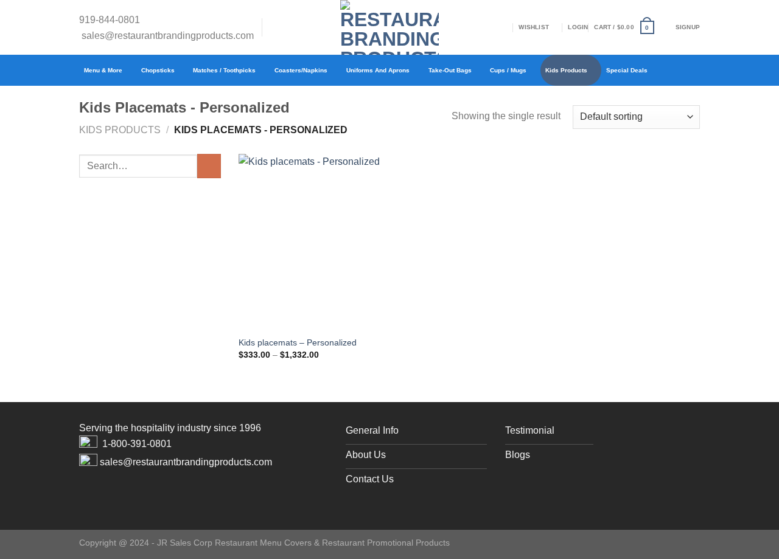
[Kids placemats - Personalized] (312, 241)
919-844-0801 (109, 19)
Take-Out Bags (450, 70)
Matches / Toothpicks (224, 70)
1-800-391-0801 (137, 444)
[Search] (508, 27)
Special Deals (627, 70)
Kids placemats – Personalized (298, 342)
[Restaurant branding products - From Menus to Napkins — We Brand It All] (389, 27)
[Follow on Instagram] (290, 27)
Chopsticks (158, 70)
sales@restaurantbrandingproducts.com (168, 35)
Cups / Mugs (508, 70)
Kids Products (566, 70)
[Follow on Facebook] (274, 27)
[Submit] (209, 166)
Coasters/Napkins (300, 70)
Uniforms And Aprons (378, 70)
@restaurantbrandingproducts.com (197, 462)
